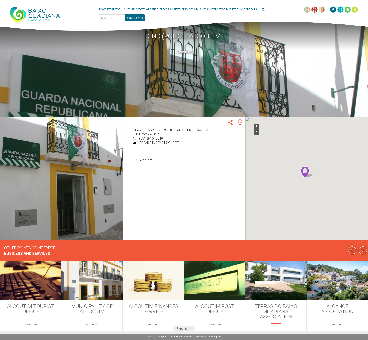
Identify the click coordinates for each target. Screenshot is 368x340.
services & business (195, 9)
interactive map (220, 9)
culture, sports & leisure (141, 9)
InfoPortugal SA (214, 337)
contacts (250, 9)
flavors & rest (170, 9)
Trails (237, 9)
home (102, 9)
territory (115, 9)
